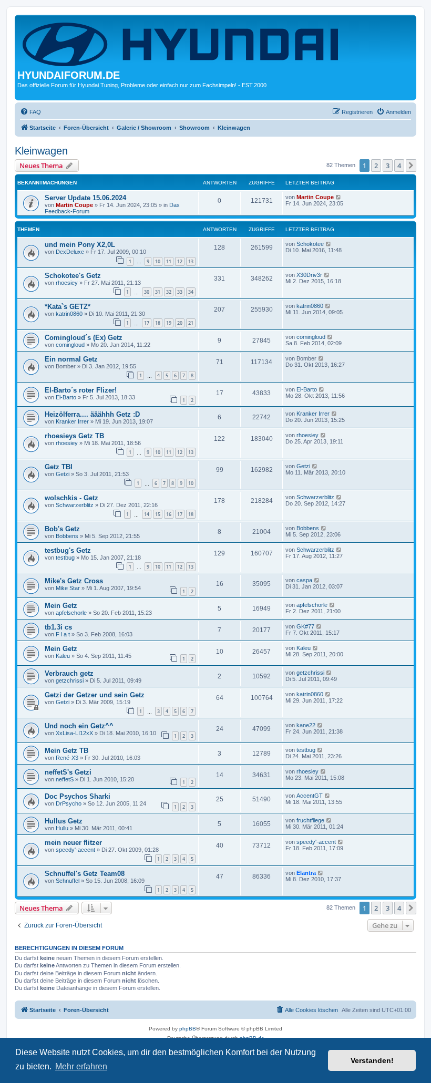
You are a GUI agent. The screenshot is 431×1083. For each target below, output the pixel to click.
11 (168, 261)
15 (157, 514)
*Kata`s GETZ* (67, 307)
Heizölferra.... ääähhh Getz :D (92, 414)
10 (157, 261)
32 (168, 291)
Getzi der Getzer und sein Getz (95, 695)
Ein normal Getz (71, 359)
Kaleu (63, 656)
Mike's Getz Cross (74, 581)
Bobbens (67, 536)
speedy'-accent (75, 850)
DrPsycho (68, 803)
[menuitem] (30, 112)
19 (168, 322)
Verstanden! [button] (372, 1060)
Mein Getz (61, 606)
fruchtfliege (310, 820)
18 (157, 322)
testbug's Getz (68, 550)
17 (146, 322)
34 (190, 291)
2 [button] (376, 165)
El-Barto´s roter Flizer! (81, 390)
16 (168, 514)
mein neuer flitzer (73, 843)
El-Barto (66, 397)
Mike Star (68, 588)
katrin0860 (69, 314)
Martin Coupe (74, 205)
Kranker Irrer (72, 421)
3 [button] (387, 165)
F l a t (63, 634)
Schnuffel (67, 881)
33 (179, 291)
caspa (304, 580)
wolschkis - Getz (71, 498)
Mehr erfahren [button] (81, 1066)
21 (190, 322)
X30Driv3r (309, 275)
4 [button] (399, 165)
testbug (65, 557)
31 (157, 291)
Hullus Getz (64, 821)
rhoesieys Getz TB (74, 436)
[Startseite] (182, 43)
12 (179, 261)
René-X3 (67, 758)
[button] (411, 165)
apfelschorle (71, 613)
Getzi (62, 474)
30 (146, 291)
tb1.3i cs (58, 627)
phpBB (187, 1029)
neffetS (65, 779)
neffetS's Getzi (68, 772)
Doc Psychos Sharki (77, 796)
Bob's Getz (62, 529)
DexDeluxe (70, 252)
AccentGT (309, 795)
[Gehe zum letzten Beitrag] (338, 197)
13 (190, 261)
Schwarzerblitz (75, 505)
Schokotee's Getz (73, 276)
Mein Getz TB (66, 751)
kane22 (305, 725)
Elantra (306, 873)
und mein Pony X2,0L (80, 245)
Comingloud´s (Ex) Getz (83, 338)
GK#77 (305, 626)
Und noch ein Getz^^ (79, 726)
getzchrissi (70, 680)
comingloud (70, 345)
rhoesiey (67, 283)
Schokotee (310, 244)
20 (179, 322)
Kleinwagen (41, 151)
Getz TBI (59, 467)
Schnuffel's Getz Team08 (85, 874)
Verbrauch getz (69, 673)
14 (146, 514)
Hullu (62, 828)
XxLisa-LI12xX (74, 733)
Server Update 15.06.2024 (85, 198)
